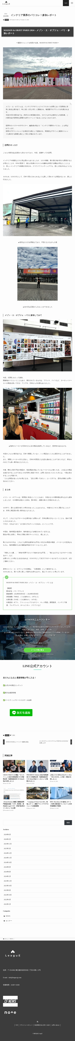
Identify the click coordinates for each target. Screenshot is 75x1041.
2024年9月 (7, 867)
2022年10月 (8, 895)
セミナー (9, 921)
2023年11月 (8, 881)
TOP (17, 1025)
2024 (13, 735)
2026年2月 (7, 839)
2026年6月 (7, 834)
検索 (68, 822)
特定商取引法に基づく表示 (42, 1025)
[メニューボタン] (72, 3)
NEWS (6, 19)
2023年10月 (8, 885)
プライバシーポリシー (26, 1025)
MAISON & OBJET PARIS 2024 (17, 582)
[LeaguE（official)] (6, 3)
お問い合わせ (55, 1025)
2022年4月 (7, 899)
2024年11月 (8, 858)
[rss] (37, 1022)
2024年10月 (8, 862)
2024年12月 (8, 853)
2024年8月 (7, 872)
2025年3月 (7, 848)
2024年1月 (7, 876)
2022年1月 (7, 904)
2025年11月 (8, 844)
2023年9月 (7, 890)
